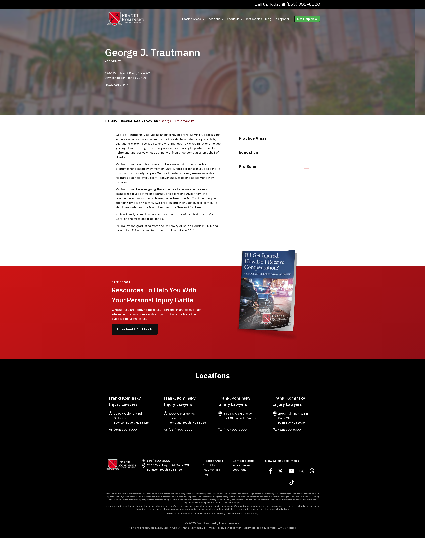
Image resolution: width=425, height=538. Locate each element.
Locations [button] (213, 19)
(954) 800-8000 (180, 430)
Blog (268, 19)
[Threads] (312, 472)
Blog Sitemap (266, 528)
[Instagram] (302, 472)
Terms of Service (244, 513)
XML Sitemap (287, 528)
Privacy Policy (215, 528)
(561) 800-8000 (125, 430)
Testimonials (254, 19)
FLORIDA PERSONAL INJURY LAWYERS (131, 121)
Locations (239, 470)
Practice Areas (191, 19)
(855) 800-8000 (303, 4)
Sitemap (249, 528)
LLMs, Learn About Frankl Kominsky (179, 528)
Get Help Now (307, 19)
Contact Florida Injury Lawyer (243, 463)
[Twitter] (280, 472)
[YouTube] (291, 472)
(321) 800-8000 (289, 430)
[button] (204, 19)
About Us (232, 19)
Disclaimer (234, 528)
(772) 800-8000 (235, 430)
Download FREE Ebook (134, 329)
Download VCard (116, 85)
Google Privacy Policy (221, 513)
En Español (281, 19)
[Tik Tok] (291, 483)
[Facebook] (270, 472)
